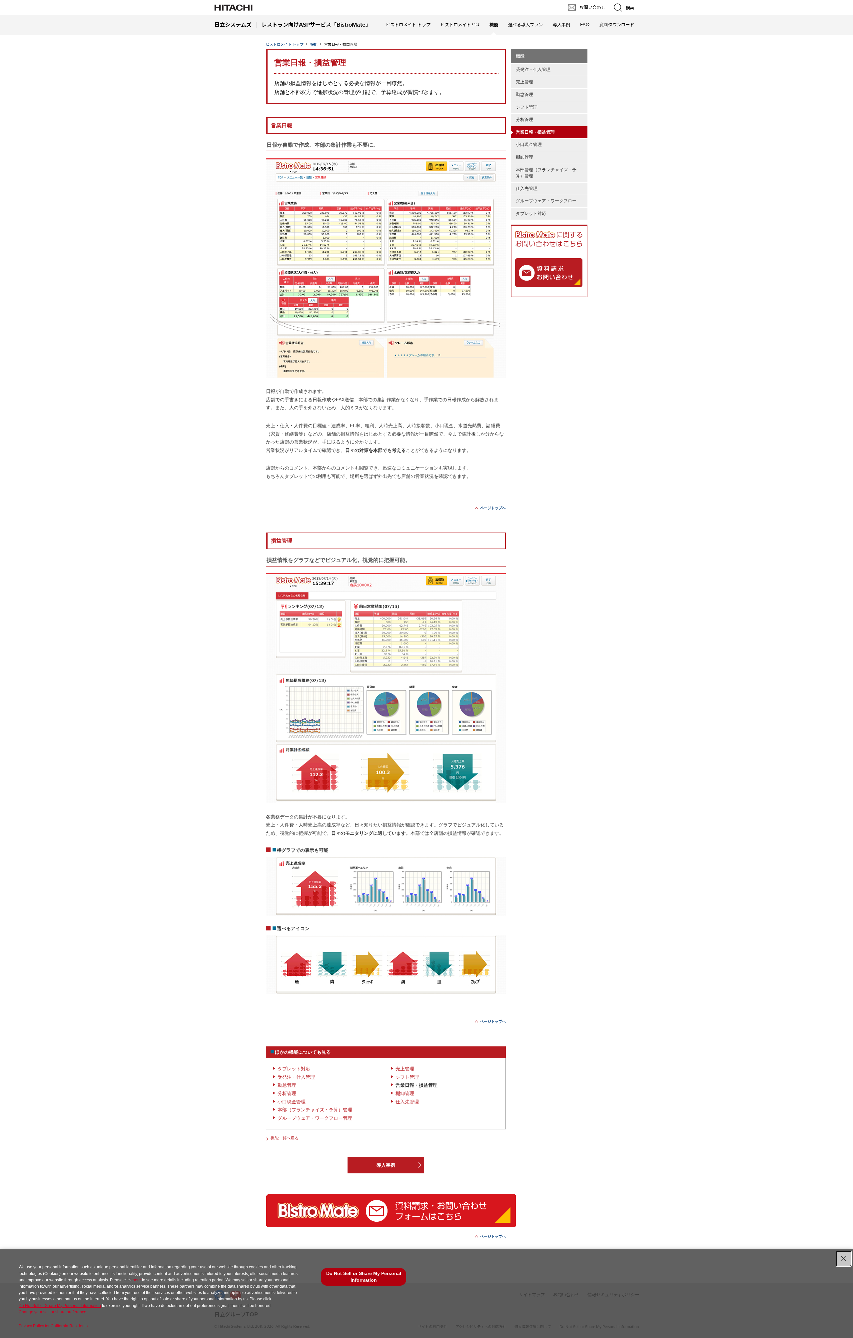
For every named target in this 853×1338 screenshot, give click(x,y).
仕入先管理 (407, 1101)
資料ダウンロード (616, 24)
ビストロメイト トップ (408, 24)
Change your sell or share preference (52, 1312)
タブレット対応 (294, 1068)
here (137, 1280)
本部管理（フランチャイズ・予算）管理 (546, 173)
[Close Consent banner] (843, 1258)
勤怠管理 (287, 1085)
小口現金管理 (292, 1101)
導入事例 (561, 24)
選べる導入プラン (525, 24)
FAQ (584, 24)
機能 (314, 44)
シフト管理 (407, 1077)
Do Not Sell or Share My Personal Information (60, 1305)
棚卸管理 (405, 1093)
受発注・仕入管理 (296, 1077)
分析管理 (287, 1093)
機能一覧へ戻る (285, 1138)
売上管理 (405, 1068)
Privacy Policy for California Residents (53, 1326)
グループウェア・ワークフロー (546, 200)
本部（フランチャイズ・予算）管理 (315, 1109)
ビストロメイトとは (459, 24)
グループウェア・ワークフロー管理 (315, 1118)
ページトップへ (493, 508)
